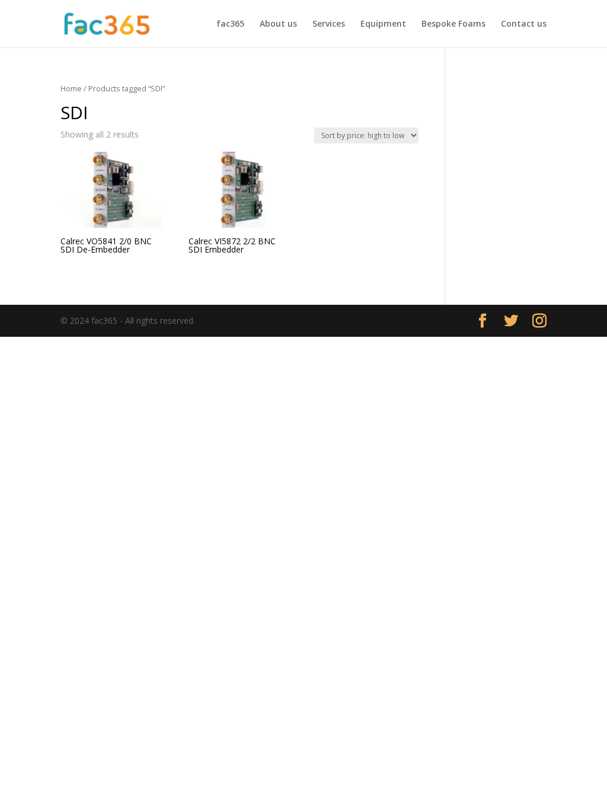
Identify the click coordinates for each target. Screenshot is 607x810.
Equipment (383, 24)
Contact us (524, 24)
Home (71, 88)
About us (278, 24)
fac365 (230, 24)
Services (328, 24)
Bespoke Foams (453, 24)
